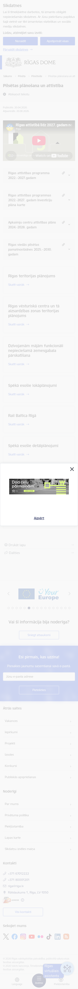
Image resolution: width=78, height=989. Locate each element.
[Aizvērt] (72, 469)
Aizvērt (39, 518)
